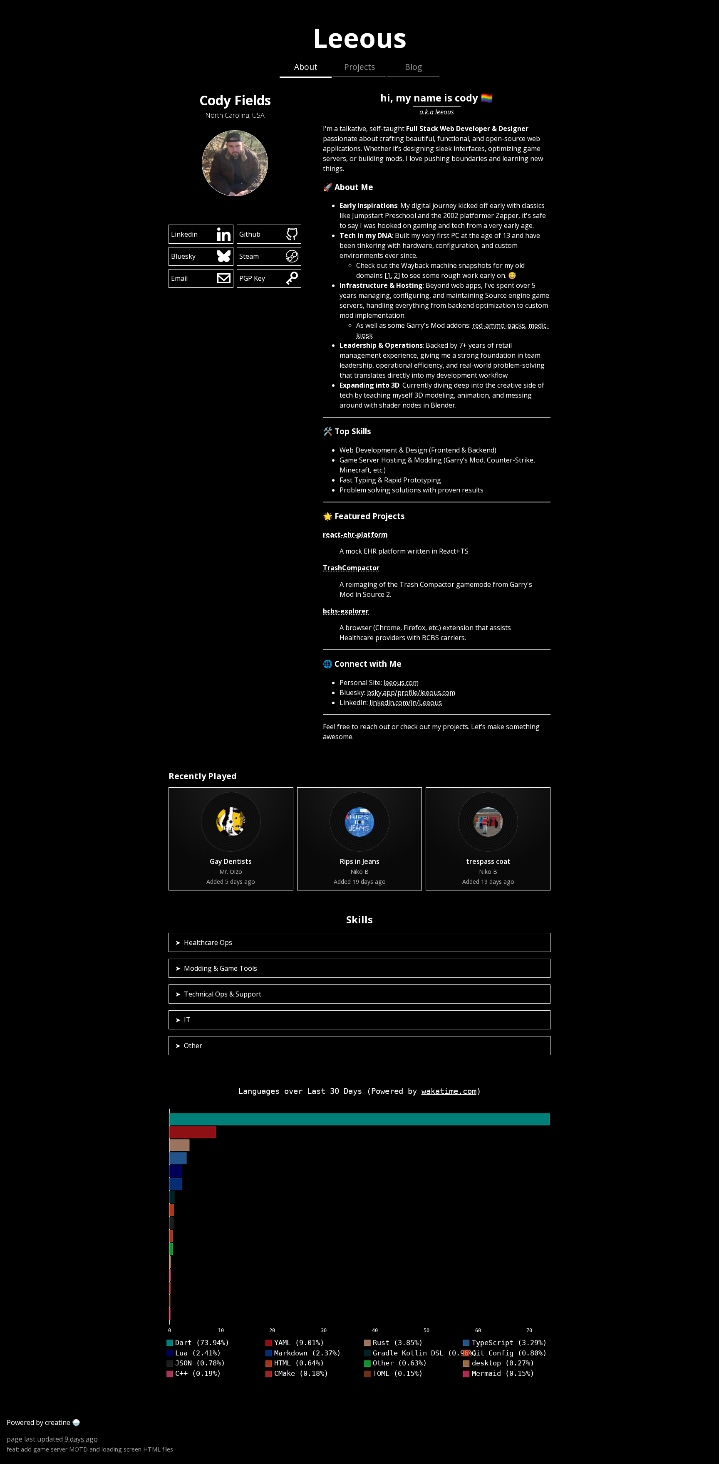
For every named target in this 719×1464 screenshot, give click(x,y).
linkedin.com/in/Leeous (405, 702)
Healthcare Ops (208, 942)
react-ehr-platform (355, 534)
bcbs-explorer (346, 611)
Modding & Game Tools (220, 968)
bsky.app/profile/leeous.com (411, 692)
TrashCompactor (351, 567)
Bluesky (183, 256)
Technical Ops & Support (222, 994)
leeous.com (401, 682)
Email (179, 278)
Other (193, 1045)
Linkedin (184, 233)
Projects (359, 66)
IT (187, 1019)
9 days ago (81, 1439)
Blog (413, 66)
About (305, 66)
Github (249, 233)
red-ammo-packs (498, 325)
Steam (249, 256)
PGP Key (252, 278)
